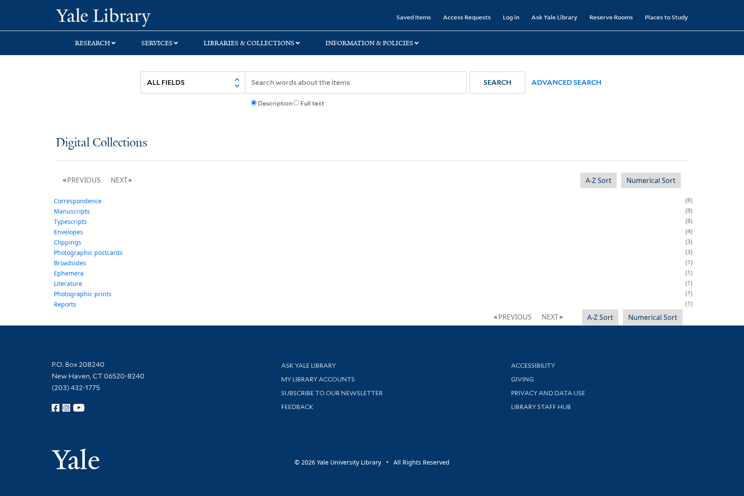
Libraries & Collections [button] (249, 43)
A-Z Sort (598, 180)
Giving (522, 379)
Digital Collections (101, 143)
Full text (312, 103)
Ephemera (69, 273)
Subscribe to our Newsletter (332, 393)
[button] (497, 82)
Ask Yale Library (554, 17)
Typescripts (70, 221)
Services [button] (157, 43)
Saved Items (414, 17)
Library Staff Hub (541, 406)
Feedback (297, 406)
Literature (68, 283)
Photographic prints (83, 294)
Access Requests (467, 17)
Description (275, 103)
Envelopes (68, 232)
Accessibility (533, 365)
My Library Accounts (318, 379)
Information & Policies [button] (369, 43)
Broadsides (70, 263)
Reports (65, 304)
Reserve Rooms (611, 17)
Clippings (67, 242)
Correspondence (78, 201)
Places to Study (666, 17)
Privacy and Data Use (548, 393)
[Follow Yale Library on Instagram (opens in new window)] (66, 408)
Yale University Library (103, 16)
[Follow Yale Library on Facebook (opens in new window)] (55, 408)
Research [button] (92, 43)
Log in (511, 17)
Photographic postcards (88, 252)
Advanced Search (566, 82)
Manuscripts (72, 211)
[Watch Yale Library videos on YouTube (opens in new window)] (78, 408)
